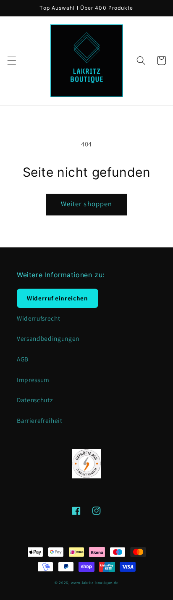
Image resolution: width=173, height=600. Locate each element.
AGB (23, 359)
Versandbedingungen (48, 338)
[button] (11, 60)
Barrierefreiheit (40, 420)
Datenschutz (34, 400)
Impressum (33, 379)
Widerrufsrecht (38, 318)
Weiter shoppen (86, 203)
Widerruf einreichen (57, 298)
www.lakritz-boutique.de (95, 582)
